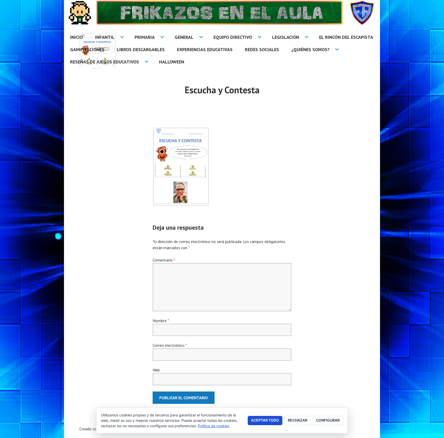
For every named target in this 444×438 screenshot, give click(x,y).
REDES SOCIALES (262, 49)
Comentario (164, 260)
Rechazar (297, 420)
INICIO (76, 37)
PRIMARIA (145, 37)
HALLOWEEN (171, 62)
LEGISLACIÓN (285, 37)
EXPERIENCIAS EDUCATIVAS (205, 49)
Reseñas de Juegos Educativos (104, 62)
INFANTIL (105, 37)
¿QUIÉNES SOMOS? (310, 49)
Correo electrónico (170, 345)
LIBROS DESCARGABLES (141, 49)
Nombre (161, 320)
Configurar (328, 420)
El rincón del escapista (346, 37)
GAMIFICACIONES (87, 49)
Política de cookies (213, 426)
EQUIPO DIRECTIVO (233, 37)
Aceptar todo (265, 420)
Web (156, 369)
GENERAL (184, 37)
